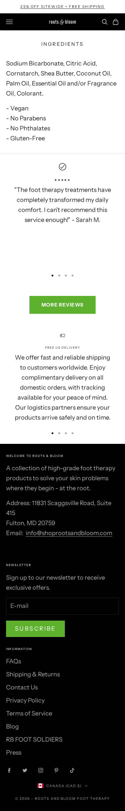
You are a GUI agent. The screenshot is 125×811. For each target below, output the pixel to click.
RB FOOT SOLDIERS (34, 739)
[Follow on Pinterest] (56, 770)
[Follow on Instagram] (41, 770)
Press (13, 752)
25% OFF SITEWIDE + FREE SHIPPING (62, 6)
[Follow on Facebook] (9, 770)
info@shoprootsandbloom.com (69, 533)
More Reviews (62, 305)
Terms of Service (29, 713)
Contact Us (22, 687)
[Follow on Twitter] (25, 770)
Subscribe (35, 628)
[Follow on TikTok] (72, 770)
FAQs (13, 661)
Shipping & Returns (33, 674)
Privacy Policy (25, 700)
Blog (12, 726)
